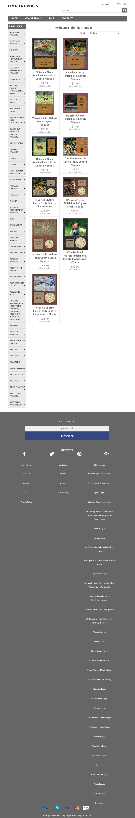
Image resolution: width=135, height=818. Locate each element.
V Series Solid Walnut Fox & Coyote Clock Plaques (44, 258)
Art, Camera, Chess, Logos (99, 727)
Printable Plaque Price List (99, 661)
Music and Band (15, 293)
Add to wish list (45, 86)
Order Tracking (63, 493)
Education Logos (99, 689)
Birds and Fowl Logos (99, 775)
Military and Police (16, 269)
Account (106, 4)
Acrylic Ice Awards (15, 42)
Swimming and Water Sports (99, 474)
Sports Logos (99, 493)
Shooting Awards (15, 333)
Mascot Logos (99, 708)
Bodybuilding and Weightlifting (17, 120)
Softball (14, 356)
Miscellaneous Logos (99, 699)
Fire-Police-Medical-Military (99, 680)
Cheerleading (16, 143)
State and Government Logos (99, 502)
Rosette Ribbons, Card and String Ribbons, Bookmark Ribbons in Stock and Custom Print (17, 310)
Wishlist (63, 474)
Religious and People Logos (99, 483)
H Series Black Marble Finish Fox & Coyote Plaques (44, 162)
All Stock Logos (99, 793)
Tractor (14, 381)
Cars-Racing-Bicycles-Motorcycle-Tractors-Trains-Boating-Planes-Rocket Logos (99, 515)
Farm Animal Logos (99, 746)
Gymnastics (16, 225)
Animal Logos (99, 784)
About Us (26, 474)
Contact (67, 18)
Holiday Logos (99, 538)
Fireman (14, 195)
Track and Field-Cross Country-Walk (99, 610)
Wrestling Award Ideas (16, 403)
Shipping (14, 325)
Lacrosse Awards (14, 238)
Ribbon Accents (99, 632)
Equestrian (15, 180)
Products (15, 26)
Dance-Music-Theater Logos (99, 717)
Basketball (16, 79)
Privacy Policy (26, 502)
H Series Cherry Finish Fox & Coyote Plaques (75, 119)
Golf (12, 219)
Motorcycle (16, 277)
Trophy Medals (17, 387)
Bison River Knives (15, 109)
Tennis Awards (17, 368)
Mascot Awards (14, 260)
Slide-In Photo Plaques (17, 341)
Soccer (13, 349)
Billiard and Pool (16, 101)
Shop (14, 18)
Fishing (13, 201)
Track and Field (17, 374)
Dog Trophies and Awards (16, 172)
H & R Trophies (23, 6)
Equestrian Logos (99, 755)
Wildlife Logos (99, 737)
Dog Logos (99, 803)
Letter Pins (15, 246)
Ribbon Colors (99, 642)
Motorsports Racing (17, 284)
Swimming (15, 362)
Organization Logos (99, 574)
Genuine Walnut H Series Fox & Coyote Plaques (75, 162)
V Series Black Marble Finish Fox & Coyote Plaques (44, 75)
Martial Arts (16, 253)
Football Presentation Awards (16, 210)
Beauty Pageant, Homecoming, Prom (17, 89)
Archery (14, 50)
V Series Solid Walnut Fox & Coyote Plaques (44, 121)
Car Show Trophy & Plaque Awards (15, 133)
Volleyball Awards (15, 394)
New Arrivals (33, 18)
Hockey (13, 231)
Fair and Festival (14, 187)
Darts (13, 164)
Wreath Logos (99, 528)
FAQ (26, 493)
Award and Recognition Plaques (16, 59)
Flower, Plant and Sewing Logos (99, 670)
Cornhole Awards (15, 150)
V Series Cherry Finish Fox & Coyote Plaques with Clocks (44, 311)
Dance (13, 158)
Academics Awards (15, 33)
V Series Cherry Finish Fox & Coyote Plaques (75, 76)
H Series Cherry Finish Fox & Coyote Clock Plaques (44, 203)
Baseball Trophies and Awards (16, 70)
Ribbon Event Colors (99, 651)
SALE (51, 18)
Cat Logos (99, 765)
